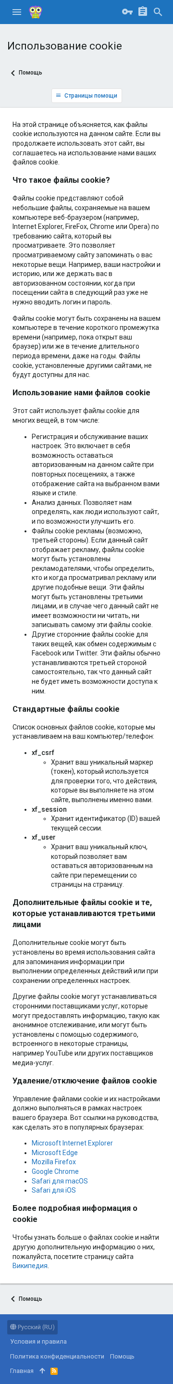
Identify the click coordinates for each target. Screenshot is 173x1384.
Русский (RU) (35, 1327)
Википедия (30, 1266)
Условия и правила (38, 1341)
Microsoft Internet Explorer (72, 1143)
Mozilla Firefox (54, 1162)
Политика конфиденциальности (57, 1356)
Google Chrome (55, 1171)
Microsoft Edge (55, 1153)
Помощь (122, 1356)
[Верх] (42, 1371)
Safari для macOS (60, 1181)
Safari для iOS (54, 1190)
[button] (16, 12)
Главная (22, 1370)
